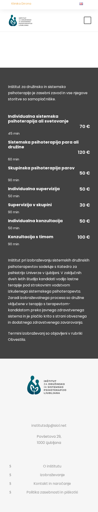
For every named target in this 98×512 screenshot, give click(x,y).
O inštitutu (52, 466)
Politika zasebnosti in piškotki (52, 492)
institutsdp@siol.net (49, 425)
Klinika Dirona (21, 3)
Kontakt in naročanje (52, 483)
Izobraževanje (52, 474)
